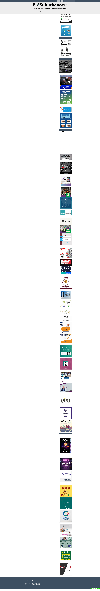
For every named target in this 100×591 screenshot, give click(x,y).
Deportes (59, 11)
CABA (44, 11)
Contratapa (66, 11)
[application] (65, 66)
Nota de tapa (34, 11)
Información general (39, 11)
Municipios (47, 11)
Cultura (63, 11)
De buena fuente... (54, 11)
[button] (65, 66)
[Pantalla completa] (71, 72)
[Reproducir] (60, 72)
